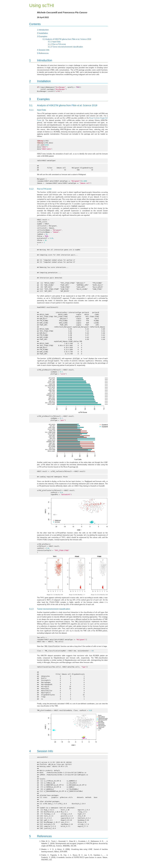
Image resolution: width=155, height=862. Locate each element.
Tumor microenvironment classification (65, 47)
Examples (42, 36)
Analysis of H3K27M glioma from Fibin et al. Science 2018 (67, 39)
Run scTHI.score (57, 44)
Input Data (54, 42)
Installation (42, 33)
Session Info (43, 50)
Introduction (43, 30)
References (43, 53)
